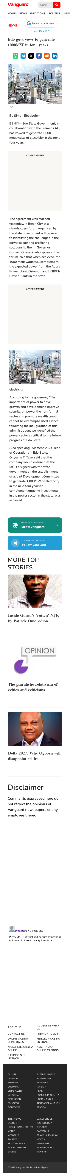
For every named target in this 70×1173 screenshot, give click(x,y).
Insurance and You (48, 1103)
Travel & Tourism (47, 1135)
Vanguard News (18, 5)
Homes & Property (48, 1094)
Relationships (16, 1143)
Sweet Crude (44, 1118)
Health (41, 1090)
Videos (41, 1139)
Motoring (13, 1135)
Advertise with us (48, 1027)
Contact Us (16, 1034)
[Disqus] (35, 875)
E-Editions (37, 13)
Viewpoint (43, 1143)
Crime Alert (15, 1090)
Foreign (41, 1086)
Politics (54, 13)
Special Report (17, 1147)
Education (14, 1103)
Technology (44, 1122)
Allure (12, 1074)
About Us (14, 1027)
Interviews (14, 1118)
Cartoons (43, 1131)
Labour (12, 1122)
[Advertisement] (35, 181)
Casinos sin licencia (16, 1057)
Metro (11, 1131)
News (23, 13)
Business (13, 1082)
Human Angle (45, 1099)
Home (11, 13)
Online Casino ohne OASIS (18, 1040)
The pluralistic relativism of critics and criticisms (32, 686)
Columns (13, 1086)
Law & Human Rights (20, 1127)
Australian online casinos (48, 1048)
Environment (45, 1078)
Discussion (14, 1099)
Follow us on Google (43, 23)
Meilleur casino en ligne (48, 1040)
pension (41, 1107)
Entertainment (46, 1074)
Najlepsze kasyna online (20, 1048)
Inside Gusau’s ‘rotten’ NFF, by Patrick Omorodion (33, 617)
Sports (12, 1151)
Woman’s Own (45, 1147)
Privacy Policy (47, 1034)
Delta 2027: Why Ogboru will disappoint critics (34, 755)
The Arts (42, 1127)
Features (42, 1082)
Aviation (13, 1078)
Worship (42, 1151)
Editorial (13, 1094)
